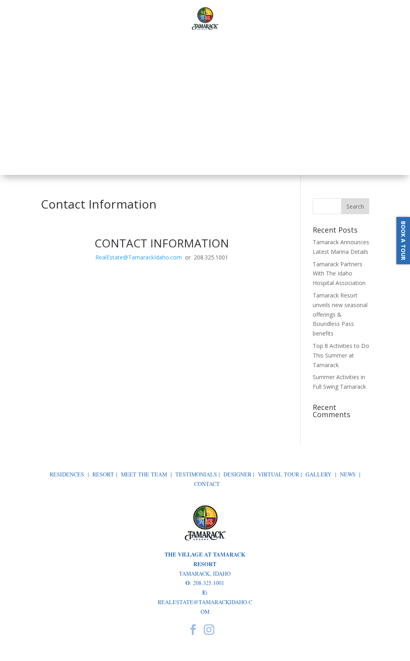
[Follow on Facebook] (193, 629)
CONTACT (207, 484)
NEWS (348, 474)
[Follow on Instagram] (209, 629)
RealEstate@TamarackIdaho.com (138, 257)
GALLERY (318, 474)
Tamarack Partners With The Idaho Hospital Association (339, 273)
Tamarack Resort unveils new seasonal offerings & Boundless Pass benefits (340, 314)
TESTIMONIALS (196, 474)
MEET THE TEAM (144, 474)
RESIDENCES (67, 474)
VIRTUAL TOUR (278, 474)
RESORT (103, 474)
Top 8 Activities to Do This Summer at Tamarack (341, 355)
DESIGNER (237, 474)
